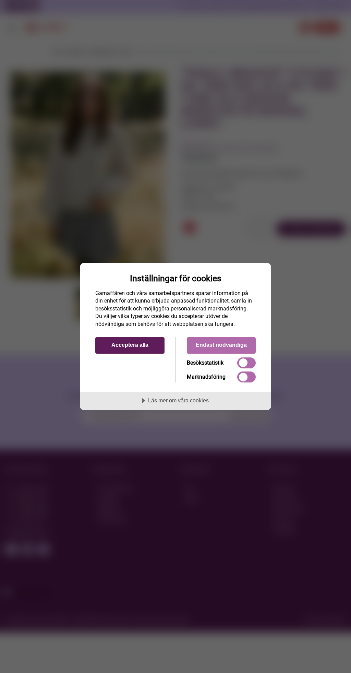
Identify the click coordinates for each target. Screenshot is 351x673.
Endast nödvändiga (221, 345)
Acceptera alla (129, 345)
